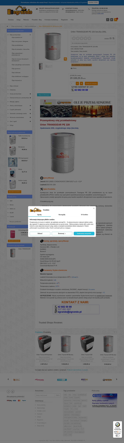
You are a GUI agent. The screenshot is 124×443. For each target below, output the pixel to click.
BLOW (11, 212)
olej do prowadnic (69, 412)
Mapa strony (40, 425)
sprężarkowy (77, 403)
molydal (66, 409)
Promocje (11, 227)
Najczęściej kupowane (16, 132)
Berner (11, 205)
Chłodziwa (13, 90)
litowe (65, 397)
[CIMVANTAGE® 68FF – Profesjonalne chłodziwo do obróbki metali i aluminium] (12, 234)
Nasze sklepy (41, 408)
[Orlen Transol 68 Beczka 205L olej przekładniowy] (65, 344)
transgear (83, 420)
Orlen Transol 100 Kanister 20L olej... (86, 355)
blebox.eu (12, 208)
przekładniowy (82, 394)
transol (66, 403)
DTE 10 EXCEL (68, 432)
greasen (84, 400)
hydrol (71, 397)
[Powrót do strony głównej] (7, 26)
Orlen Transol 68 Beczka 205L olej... (65, 355)
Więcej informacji (44, 95)
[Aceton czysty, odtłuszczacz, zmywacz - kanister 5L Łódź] (12, 184)
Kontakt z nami (41, 411)
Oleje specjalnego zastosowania (21, 64)
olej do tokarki (77, 426)
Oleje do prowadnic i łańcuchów (20, 49)
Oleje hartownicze (17, 80)
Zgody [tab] (39, 214)
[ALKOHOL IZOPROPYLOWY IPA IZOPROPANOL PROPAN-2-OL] (12, 162)
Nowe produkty (41, 405)
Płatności (26, 19)
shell (70, 435)
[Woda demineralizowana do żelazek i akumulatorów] (12, 173)
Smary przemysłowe (15, 94)
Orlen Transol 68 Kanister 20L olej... (44, 355)
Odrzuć (40, 233)
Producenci (12, 197)
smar (75, 409)
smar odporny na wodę (70, 417)
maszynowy (76, 400)
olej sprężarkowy (75, 423)
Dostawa (11, 19)
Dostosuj (61, 233)
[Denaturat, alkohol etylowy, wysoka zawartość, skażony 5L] (12, 151)
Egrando (77, 397)
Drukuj (74, 68)
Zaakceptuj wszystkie (84, 233)
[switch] (118, 435)
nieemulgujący (75, 415)
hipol (79, 406)
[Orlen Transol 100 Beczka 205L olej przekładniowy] (108, 344)
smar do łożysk (74, 420)
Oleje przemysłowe (15, 35)
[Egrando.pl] (19, 10)
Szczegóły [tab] (62, 214)
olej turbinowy (82, 417)
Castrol (12, 216)
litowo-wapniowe (79, 432)
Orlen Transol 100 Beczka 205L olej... (108, 355)
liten (71, 403)
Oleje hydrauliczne (17, 37)
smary (74, 394)
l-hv (71, 409)
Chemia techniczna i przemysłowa (19, 97)
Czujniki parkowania (15, 109)
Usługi (18, 19)
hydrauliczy (67, 406)
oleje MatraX (67, 429)
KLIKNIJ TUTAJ (93, 2)
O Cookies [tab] (84, 214)
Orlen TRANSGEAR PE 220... (24, 249)
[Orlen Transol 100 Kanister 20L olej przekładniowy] (87, 344)
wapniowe (66, 415)
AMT (11, 201)
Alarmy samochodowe (16, 105)
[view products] (16, 379)
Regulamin (64, 19)
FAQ (72, 19)
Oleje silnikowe (14, 86)
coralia (74, 406)
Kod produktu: (75, 46)
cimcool (66, 420)
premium (78, 412)
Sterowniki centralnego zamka (18, 113)
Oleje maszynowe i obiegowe (20, 41)
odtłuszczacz (67, 426)
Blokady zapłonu (14, 101)
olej (70, 394)
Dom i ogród (13, 121)
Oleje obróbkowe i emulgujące (20, 76)
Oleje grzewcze (16, 68)
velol (65, 435)
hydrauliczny (67, 400)
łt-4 (82, 429)
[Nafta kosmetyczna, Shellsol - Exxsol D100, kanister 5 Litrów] (12, 140)
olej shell (66, 423)
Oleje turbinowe (16, 72)
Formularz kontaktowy (51, 19)
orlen (65, 394)
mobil (84, 406)
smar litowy (76, 429)
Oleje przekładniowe (17, 45)
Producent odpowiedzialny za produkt (77, 370)
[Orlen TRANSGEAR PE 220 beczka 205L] (40, 66)
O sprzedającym (41, 423)
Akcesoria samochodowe (17, 117)
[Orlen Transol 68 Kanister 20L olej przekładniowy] (44, 344)
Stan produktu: (75, 51)
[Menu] (121, 422)
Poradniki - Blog (37, 19)
